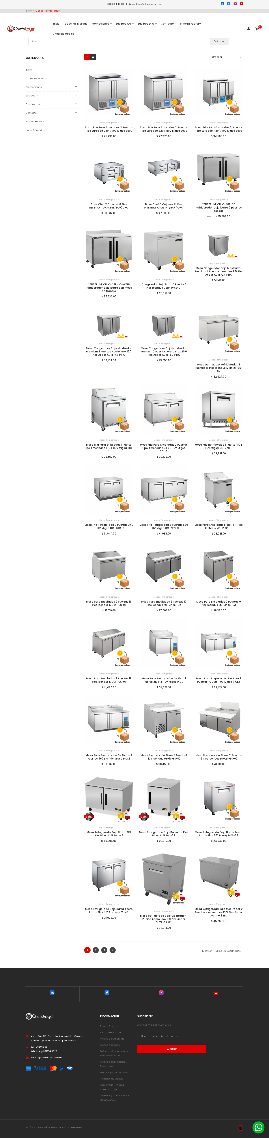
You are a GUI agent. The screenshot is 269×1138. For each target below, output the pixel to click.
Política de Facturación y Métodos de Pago (114, 1053)
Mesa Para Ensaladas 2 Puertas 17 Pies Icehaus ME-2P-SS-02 (163, 603)
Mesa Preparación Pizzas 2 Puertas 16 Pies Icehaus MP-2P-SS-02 (218, 757)
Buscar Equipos (109, 1026)
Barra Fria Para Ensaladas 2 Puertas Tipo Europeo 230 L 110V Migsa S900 (109, 129)
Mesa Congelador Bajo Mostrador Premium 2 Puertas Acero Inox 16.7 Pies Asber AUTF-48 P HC (109, 351)
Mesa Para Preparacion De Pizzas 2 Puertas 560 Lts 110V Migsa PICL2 (109, 757)
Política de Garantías (112, 1038)
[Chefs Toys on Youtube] (216, 994)
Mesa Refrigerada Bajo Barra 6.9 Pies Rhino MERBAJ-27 (163, 833)
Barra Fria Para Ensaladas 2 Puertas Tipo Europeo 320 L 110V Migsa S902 (164, 129)
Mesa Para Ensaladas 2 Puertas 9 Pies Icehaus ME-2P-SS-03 (218, 603)
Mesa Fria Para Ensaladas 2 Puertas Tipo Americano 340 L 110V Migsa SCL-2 (164, 448)
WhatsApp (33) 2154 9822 (114, 1072)
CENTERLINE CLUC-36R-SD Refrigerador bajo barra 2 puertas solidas (219, 208)
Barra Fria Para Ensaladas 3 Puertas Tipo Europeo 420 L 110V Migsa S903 (219, 129)
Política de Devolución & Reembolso (113, 1064)
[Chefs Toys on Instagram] (161, 993)
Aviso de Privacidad (111, 1032)
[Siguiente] (112, 950)
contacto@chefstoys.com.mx (147, 4)
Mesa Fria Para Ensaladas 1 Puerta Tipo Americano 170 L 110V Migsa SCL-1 (109, 448)
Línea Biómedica (36, 130)
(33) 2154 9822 (118, 4)
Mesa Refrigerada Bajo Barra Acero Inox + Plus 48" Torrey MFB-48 (109, 910)
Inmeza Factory (35, 121)
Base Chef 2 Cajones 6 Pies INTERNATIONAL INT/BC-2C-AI (108, 206)
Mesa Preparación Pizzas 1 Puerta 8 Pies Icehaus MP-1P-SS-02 (164, 757)
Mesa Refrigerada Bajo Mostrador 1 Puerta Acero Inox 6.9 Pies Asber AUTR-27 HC (163, 919)
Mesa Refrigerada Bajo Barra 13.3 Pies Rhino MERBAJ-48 (109, 833)
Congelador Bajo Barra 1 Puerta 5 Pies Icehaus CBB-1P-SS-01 (163, 286)
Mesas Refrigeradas (109, 122)
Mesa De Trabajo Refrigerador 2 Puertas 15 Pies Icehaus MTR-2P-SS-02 (218, 368)
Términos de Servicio (111, 1078)
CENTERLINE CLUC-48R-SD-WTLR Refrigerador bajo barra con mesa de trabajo (109, 288)
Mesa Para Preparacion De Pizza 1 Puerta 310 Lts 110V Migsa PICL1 (164, 680)
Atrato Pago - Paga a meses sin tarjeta (112, 1087)
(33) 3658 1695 (39, 1046)
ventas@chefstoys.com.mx (46, 1057)
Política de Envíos (110, 1044)
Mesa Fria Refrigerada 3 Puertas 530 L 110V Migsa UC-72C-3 (163, 526)
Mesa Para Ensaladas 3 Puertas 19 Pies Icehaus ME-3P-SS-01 (109, 680)
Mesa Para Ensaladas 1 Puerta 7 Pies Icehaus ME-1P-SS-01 (219, 526)
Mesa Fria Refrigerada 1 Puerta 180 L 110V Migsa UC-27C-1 (218, 446)
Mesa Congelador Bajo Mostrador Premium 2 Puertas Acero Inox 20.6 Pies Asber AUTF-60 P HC (164, 351)
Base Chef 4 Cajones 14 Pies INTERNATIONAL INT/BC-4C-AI (163, 206)
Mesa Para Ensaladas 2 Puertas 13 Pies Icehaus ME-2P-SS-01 (109, 603)
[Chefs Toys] (21, 29)
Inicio (29, 70)
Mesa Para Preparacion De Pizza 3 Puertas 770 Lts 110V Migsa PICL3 (218, 680)
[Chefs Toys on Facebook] (107, 993)
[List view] (93, 57)
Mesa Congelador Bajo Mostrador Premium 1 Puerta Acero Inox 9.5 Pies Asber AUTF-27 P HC (219, 271)
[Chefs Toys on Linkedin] (52, 993)
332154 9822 (50, 1051)
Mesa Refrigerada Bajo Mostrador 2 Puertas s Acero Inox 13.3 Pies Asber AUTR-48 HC (219, 912)
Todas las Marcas (36, 78)
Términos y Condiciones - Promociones (114, 1098)
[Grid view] (87, 57)
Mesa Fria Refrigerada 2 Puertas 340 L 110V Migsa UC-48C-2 (109, 526)
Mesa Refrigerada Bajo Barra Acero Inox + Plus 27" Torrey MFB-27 (218, 833)
